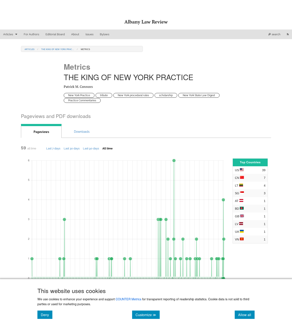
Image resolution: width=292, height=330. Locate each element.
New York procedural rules (133, 95)
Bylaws (104, 34)
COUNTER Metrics (128, 299)
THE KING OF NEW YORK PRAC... (57, 49)
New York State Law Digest (199, 95)
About (75, 34)
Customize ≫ (148, 314)
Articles (8, 34)
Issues (89, 34)
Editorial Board (55, 34)
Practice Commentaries (82, 100)
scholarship (166, 95)
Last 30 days (72, 148)
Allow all (246, 314)
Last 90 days (91, 148)
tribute (104, 95)
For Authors (31, 34)
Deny (46, 314)
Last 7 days (53, 148)
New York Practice (79, 95)
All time (107, 148)
